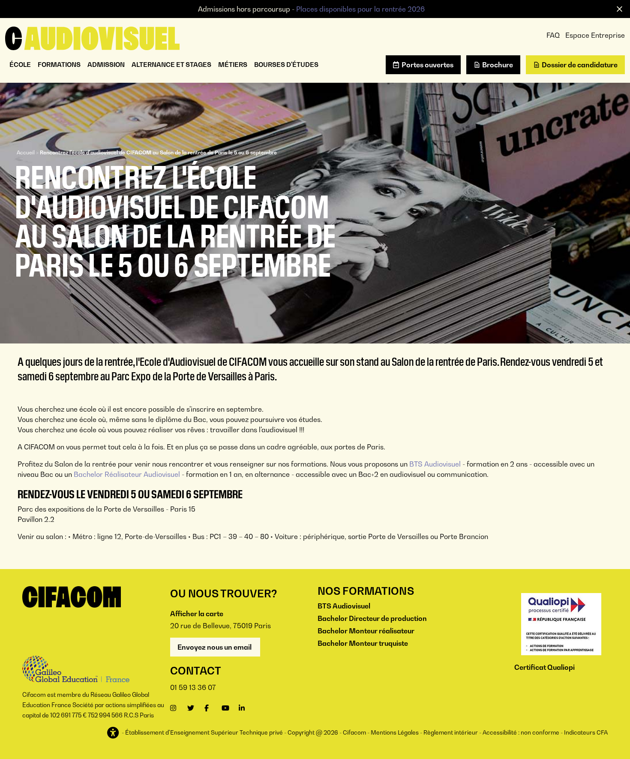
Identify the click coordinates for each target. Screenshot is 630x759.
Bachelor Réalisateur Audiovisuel (127, 474)
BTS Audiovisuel (435, 464)
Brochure (497, 64)
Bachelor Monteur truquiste (363, 643)
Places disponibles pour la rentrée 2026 (360, 9)
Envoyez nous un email (215, 647)
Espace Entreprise (595, 35)
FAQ (553, 35)
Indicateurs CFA (586, 732)
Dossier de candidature (580, 64)
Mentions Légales (395, 732)
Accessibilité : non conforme (521, 732)
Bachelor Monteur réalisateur (366, 630)
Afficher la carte (196, 613)
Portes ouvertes (427, 64)
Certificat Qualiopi (544, 667)
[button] (113, 733)
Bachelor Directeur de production (372, 618)
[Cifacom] (92, 37)
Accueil (26, 152)
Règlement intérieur (450, 732)
